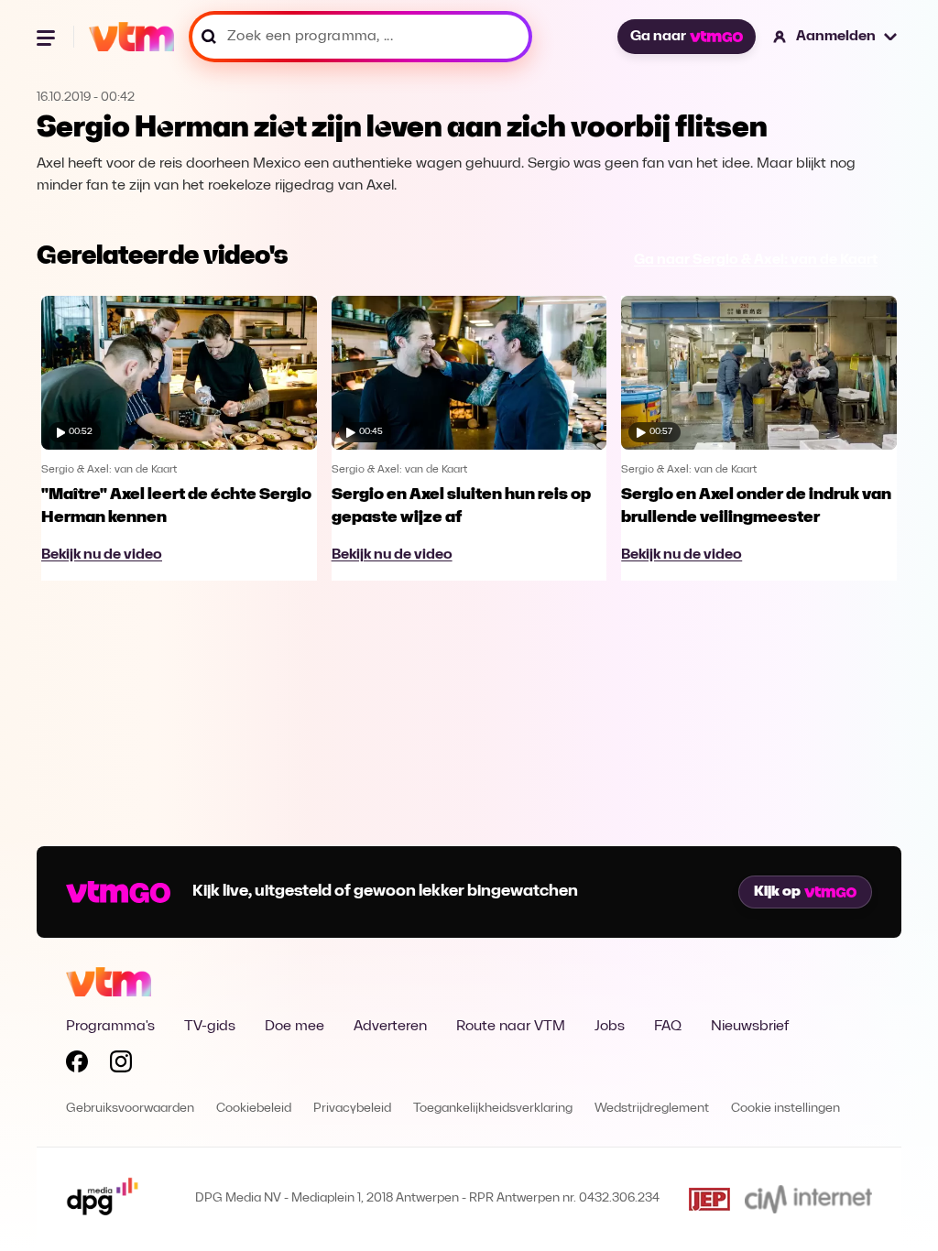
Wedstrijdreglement (651, 1108)
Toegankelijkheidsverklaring (493, 1108)
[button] (835, 37)
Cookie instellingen (785, 1108)
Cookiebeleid (253, 1108)
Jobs (609, 1026)
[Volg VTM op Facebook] (77, 1065)
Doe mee (294, 1026)
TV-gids (209, 1026)
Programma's (110, 1026)
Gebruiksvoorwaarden (130, 1108)
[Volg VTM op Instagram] (121, 1065)
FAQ (668, 1026)
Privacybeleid (352, 1108)
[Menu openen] (48, 37)
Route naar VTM (510, 1026)
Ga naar (658, 36)
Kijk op (777, 892)
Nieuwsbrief (750, 1026)
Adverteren (390, 1026)
